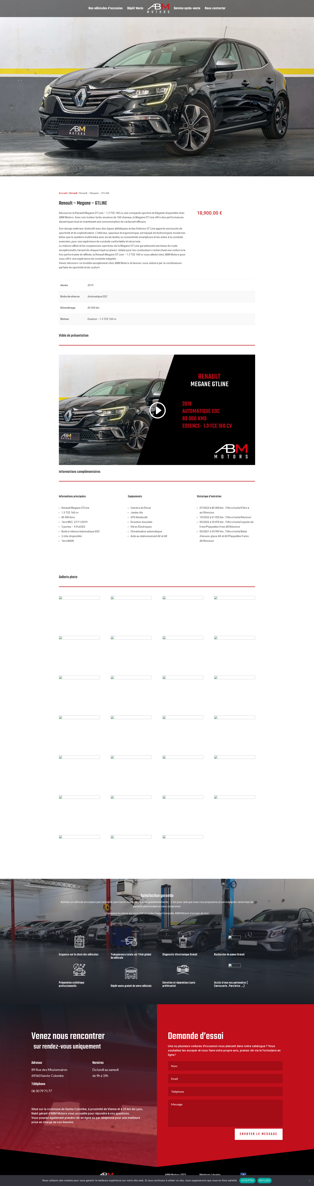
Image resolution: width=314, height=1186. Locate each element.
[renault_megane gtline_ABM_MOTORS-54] (182, 678)
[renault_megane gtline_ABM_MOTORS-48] (234, 598)
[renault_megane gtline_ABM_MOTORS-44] (79, 598)
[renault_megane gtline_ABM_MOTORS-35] (234, 638)
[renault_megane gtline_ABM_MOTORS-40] (182, 837)
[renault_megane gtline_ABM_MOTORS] (234, 678)
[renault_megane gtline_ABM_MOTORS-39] (131, 837)
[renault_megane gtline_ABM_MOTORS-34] (182, 638)
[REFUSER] (309, 1180)
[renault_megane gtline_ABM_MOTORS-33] (182, 758)
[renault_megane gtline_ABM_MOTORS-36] (234, 798)
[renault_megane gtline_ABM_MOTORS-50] (234, 758)
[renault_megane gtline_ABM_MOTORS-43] (79, 638)
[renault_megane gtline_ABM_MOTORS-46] (131, 638)
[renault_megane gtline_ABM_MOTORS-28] (131, 718)
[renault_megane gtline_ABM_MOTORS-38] (131, 798)
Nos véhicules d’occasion (105, 9)
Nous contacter (215, 9)
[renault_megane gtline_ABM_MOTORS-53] (131, 678)
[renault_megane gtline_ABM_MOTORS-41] (182, 798)
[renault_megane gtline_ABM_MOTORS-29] (234, 718)
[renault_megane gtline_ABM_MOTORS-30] (79, 758)
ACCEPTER (247, 1180)
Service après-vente (187, 9)
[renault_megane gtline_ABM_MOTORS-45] (182, 598)
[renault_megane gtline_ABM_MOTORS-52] (79, 718)
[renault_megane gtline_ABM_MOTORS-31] (131, 758)
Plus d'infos (210, 240)
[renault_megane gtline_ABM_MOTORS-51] (79, 678)
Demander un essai (216, 225)
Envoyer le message (258, 1134)
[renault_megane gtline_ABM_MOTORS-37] (79, 837)
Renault (73, 193)
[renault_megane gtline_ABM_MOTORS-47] (131, 598)
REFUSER (264, 1180)
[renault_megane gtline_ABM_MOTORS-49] (79, 798)
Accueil (63, 193)
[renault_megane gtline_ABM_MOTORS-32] (182, 718)
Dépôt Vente (135, 9)
